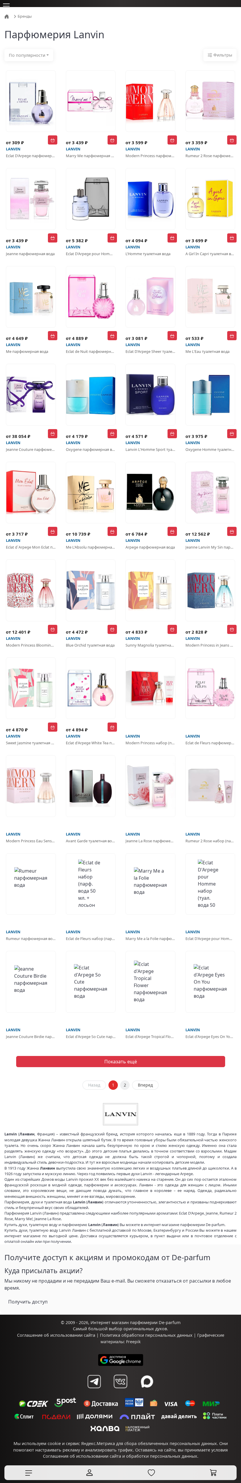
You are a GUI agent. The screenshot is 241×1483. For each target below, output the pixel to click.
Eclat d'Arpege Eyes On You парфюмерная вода (210, 1036)
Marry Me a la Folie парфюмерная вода (150, 938)
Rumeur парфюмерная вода (31, 938)
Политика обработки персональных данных (146, 1335)
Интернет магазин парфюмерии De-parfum (135, 1322)
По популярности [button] (27, 55)
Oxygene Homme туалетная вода (210, 449)
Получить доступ (28, 1301)
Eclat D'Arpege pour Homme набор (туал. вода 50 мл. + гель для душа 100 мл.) (210, 938)
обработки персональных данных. (162, 1456)
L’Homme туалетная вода (147, 253)
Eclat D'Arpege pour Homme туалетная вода (91, 253)
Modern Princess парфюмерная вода (150, 155)
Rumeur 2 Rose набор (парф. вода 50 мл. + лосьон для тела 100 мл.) (210, 840)
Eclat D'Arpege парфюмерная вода (31, 155)
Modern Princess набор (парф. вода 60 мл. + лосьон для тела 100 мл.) (150, 742)
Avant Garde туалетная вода (91, 840)
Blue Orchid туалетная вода (90, 645)
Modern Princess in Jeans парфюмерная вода (210, 645)
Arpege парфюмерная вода (150, 547)
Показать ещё (120, 1061)
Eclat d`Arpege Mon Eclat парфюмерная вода (31, 547)
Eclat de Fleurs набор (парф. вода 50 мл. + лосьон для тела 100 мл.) (91, 938)
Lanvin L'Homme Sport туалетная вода (150, 449)
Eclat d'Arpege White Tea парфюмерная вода (91, 742)
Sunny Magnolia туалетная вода (150, 645)
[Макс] (147, 1381)
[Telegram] (94, 1381)
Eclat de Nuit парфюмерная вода (91, 351)
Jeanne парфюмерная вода (30, 253)
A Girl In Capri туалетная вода (210, 253)
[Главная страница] (7, 16)
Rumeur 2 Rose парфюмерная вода (210, 155)
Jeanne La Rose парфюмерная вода (150, 840)
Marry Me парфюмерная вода (91, 155)
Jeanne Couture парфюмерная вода (31, 449)
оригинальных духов (145, 1328)
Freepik (133, 1341)
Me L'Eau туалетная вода (207, 351)
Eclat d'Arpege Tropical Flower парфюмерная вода (150, 1036)
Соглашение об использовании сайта (56, 1335)
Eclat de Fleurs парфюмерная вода (210, 742)
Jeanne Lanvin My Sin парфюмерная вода (210, 547)
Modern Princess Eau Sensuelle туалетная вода (31, 840)
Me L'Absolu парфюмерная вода (91, 547)
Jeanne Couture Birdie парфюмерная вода (31, 1036)
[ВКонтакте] (120, 1381)
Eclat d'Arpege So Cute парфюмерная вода (91, 1036)
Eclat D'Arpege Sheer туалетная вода (150, 351)
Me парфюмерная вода (27, 351)
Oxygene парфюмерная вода (91, 449)
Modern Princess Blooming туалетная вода (31, 645)
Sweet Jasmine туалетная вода (31, 742)
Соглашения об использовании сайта (82, 1456)
